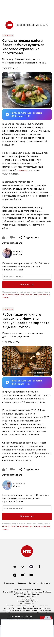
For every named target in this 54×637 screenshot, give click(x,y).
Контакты (45, 583)
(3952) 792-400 (31, 601)
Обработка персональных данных (27, 590)
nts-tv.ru (7, 608)
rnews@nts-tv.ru (27, 599)
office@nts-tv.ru (33, 594)
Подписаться (27, 284)
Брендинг (33, 583)
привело (23, 170)
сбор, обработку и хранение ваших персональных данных (26, 296)
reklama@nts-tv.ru (27, 603)
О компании (9, 583)
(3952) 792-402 (31, 596)
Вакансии (22, 583)
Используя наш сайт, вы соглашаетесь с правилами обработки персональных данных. (20, 619)
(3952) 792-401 (20, 594)
